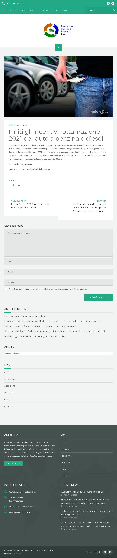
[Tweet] (17, 185)
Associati (9, 386)
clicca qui (28, 164)
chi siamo (9, 379)
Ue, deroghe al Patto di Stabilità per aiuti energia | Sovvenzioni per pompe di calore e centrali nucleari (54, 331)
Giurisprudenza (25, 10)
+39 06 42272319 (15, 3)
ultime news (31, 125)
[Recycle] (58, 30)
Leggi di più (14, 463)
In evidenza (42, 10)
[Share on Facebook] (11, 185)
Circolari (7, 10)
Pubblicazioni (59, 10)
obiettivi (9, 393)
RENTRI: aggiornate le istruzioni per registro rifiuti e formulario (35, 336)
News (7, 400)
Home (7, 372)
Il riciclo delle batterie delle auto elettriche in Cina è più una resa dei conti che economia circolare (52, 321)
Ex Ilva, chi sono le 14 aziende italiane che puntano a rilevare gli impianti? (40, 326)
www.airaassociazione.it (19, 512)
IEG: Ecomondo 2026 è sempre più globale (25, 316)
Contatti (9, 406)
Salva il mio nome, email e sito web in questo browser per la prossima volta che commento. (48, 289)
